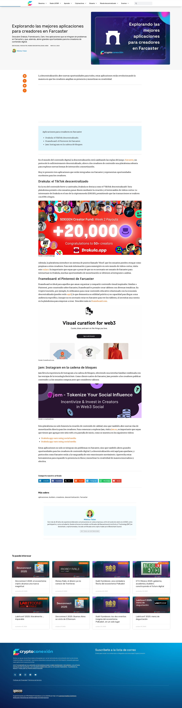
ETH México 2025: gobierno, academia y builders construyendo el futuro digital (150, 584)
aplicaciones (43, 497)
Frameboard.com (99, 301)
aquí (69, 294)
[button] (25, 76)
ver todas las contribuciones (90, 531)
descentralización (72, 497)
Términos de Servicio (35, 680)
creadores (60, 497)
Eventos (124, 3)
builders (52, 497)
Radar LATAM (54, 3)
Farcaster (23, 45)
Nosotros (42, 3)
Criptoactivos (79, 3)
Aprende (67, 3)
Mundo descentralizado (108, 3)
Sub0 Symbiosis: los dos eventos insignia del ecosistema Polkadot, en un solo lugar (111, 619)
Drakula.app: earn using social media (58, 438)
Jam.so (114, 429)
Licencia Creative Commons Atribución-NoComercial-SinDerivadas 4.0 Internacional (44, 696)
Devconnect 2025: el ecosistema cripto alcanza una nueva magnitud (30, 584)
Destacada (15, 45)
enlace (46, 269)
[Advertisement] (90, 103)
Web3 (46, 45)
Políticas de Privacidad (20, 680)
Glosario (92, 3)
